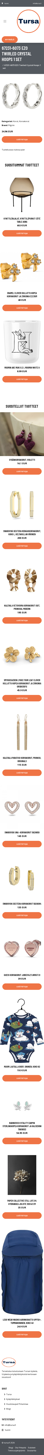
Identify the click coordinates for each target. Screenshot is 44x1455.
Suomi (6, 3)
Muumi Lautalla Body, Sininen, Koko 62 (22, 1066)
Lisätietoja (22, 139)
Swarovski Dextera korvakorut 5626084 (22, 903)
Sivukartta (31, 1450)
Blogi (8, 1409)
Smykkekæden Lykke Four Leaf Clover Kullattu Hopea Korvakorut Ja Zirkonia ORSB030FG (22, 683)
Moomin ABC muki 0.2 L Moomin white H (22, 367)
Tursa (8, 1394)
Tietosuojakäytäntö (16, 1450)
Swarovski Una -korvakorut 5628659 (22, 832)
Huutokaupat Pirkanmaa (17, 1404)
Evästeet (31, 1447)
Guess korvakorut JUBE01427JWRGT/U (22, 974)
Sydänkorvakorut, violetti (22, 459)
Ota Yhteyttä (20, 1447)
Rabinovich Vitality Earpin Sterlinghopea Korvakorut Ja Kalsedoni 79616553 (22, 1126)
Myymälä (9, 39)
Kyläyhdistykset (13, 1399)
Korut (15, 121)
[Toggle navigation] (5, 21)
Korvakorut (24, 121)
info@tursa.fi (37, 3)
